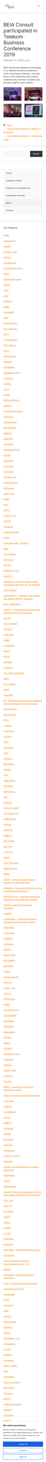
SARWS (7, 1134)
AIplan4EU (8, 695)
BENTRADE (9, 764)
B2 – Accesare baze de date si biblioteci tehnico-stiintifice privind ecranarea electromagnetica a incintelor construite (23, 702)
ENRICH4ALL (10, 792)
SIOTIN (7, 285)
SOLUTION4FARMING (14, 673)
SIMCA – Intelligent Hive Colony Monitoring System (18, 1088)
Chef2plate (9, 1239)
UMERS (7, 246)
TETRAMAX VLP (11, 813)
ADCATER (8, 748)
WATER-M (8, 1305)
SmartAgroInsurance (13, 411)
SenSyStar (8, 560)
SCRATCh (8, 1076)
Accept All (23, 1444)
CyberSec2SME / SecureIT (16, 543)
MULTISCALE (10, 715)
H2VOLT (7, 257)
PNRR (6, 235)
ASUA (6, 1300)
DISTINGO (8, 786)
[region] (23, 1442)
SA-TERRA (9, 1211)
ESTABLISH (9, 1255)
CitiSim (7, 1181)
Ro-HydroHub (10, 329)
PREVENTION (10, 428)
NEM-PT (8, 1421)
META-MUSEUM (11, 400)
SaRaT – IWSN (10, 1366)
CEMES (7, 971)
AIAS (6, 296)
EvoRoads (8, 378)
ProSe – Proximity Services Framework (22, 1095)
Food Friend (9, 933)
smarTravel (9, 635)
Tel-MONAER (10, 1112)
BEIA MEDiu (9, 1388)
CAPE (6, 290)
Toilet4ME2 (9, 927)
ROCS (6, 351)
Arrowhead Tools (12, 1054)
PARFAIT (8, 1123)
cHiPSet (7, 1037)
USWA (7, 640)
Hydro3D (8, 803)
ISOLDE (7, 455)
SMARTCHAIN (10, 709)
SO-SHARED (9, 684)
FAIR (6, 1371)
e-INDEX (8, 913)
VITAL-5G (8, 852)
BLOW (6, 538)
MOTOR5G (8, 966)
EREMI (6, 857)
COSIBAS (8, 1048)
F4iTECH (8, 629)
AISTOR (7, 618)
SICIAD (7, 1222)
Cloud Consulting (12, 1382)
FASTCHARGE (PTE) (13, 268)
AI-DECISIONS (10, 340)
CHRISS (7, 521)
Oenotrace (8, 461)
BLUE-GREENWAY (12, 604)
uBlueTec (8, 433)
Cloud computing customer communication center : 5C (16, 1262)
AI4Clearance (10, 477)
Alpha (6, 679)
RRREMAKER (10, 819)
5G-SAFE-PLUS (11, 1010)
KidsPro (7, 1228)
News (9, 125)
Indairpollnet (9, 1032)
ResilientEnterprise (12, 279)
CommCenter (10, 1322)
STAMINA (8, 938)
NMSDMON (9, 1377)
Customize (23, 1450)
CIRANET (8, 362)
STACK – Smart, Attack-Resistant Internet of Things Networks (19, 881)
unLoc (6, 389)
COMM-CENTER (11, 571)
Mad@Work (9, 1021)
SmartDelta (9, 731)
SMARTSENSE (10, 868)
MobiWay (8, 1355)
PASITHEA (8, 417)
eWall (6, 1311)
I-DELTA (7, 993)
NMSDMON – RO (11, 1338)
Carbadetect (9, 1344)
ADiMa (7, 1004)
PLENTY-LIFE (10, 516)
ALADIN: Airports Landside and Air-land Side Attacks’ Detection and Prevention (23, 1193)
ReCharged (9, 488)
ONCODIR (8, 444)
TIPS (6, 775)
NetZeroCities (10, 422)
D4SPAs (7, 384)
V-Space (8, 726)
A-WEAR (8, 1106)
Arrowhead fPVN (12, 450)
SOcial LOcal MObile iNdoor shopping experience (21, 1168)
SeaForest (8, 1244)
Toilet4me (8, 1059)
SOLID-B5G (9, 841)
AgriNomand (9, 241)
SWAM (7, 1043)
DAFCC (7, 651)
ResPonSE (8, 472)
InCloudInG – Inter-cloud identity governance (19, 1276)
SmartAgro (9, 1101)
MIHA (6, 549)
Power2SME (9, 1294)
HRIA (6, 318)
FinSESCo (8, 668)
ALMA (6, 690)
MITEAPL (8, 1410)
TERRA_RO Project (12, 1404)
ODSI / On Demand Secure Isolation (20, 1283)
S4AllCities (9, 944)
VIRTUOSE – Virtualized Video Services (22, 1250)
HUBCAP (8, 982)
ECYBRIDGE (9, 367)
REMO (6, 307)
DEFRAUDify (9, 999)
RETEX (7, 510)
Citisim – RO (9, 988)
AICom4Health (10, 624)
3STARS (7, 737)
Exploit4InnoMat (11, 532)
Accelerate (9, 1360)
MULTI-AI (8, 846)
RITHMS (7, 565)
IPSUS (6, 657)
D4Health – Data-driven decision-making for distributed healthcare (23, 889)
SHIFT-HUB (9, 494)
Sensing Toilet (10, 252)
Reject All (23, 1457)
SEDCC (7, 1333)
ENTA (6, 720)
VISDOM (7, 1065)
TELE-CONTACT (11, 863)
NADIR (7, 395)
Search (36, 154)
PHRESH (8, 301)
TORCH (7, 1217)
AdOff (6, 274)
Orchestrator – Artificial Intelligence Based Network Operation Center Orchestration (20, 921)
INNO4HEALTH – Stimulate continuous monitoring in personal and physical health (22, 898)
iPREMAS (8, 662)
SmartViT (8, 576)
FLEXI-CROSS (10, 590)
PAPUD (7, 1117)
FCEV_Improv (10, 345)
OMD (6, 742)
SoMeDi (7, 1269)
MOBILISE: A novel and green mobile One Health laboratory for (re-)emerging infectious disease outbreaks (22, 583)
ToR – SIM (8, 1200)
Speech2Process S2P (14, 1289)
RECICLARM (9, 955)
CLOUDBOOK (10, 1015)
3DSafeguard (10, 1186)
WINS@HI (8, 1161)
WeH (6, 505)
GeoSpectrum (10, 263)
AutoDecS (8, 527)
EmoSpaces (9, 1150)
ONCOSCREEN (10, 483)
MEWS (7, 874)
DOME (6, 499)
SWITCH (7, 1316)
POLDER (7, 1081)
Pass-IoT (8, 1206)
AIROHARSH (9, 781)
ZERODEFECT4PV (12, 373)
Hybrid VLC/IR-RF (12, 1156)
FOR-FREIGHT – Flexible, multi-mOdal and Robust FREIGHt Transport (22, 597)
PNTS (6, 334)
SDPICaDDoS (10, 356)
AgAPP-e (8, 406)
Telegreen (8, 1393)
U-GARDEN (9, 646)
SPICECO (8, 759)
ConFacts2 (9, 466)
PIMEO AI (8, 835)
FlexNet (7, 770)
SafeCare (8, 1145)
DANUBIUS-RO (11, 323)
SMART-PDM (10, 1070)
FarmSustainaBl (11, 977)
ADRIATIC (8, 830)
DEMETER (8, 439)
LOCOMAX (9, 1415)
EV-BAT (7, 1349)
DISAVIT (7, 949)
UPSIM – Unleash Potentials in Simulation (18, 906)
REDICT (7, 1399)
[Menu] (39, 5)
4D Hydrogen (10, 554)
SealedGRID (9, 1175)
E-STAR (7, 1233)
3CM (6, 753)
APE (5, 797)
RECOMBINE (9, 960)
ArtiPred (7, 824)
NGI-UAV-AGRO (11, 808)
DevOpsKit (9, 1139)
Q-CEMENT (9, 312)
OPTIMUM (8, 1128)
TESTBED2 (9, 1026)
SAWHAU (8, 1327)
